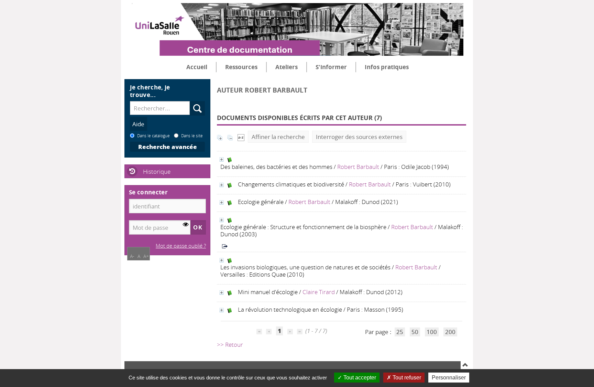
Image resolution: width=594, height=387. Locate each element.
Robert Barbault (358, 167)
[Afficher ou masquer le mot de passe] (186, 225)
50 (414, 332)
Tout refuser (406, 377)
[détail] (221, 159)
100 (432, 332)
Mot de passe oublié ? (181, 245)
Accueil (196, 67)
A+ (146, 256)
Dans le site (192, 135)
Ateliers (286, 67)
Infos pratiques (387, 67)
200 (450, 332)
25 (399, 332)
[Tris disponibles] (241, 137)
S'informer (331, 67)
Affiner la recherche (278, 137)
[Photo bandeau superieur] (293, 23)
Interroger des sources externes (359, 137)
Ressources (241, 67)
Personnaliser (449, 377)
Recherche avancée (167, 147)
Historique (156, 171)
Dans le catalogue (153, 135)
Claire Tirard (318, 292)
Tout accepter (359, 377)
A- (132, 256)
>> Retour (230, 344)
